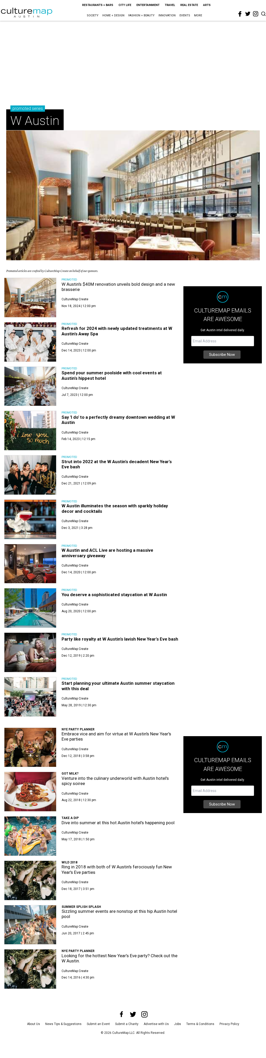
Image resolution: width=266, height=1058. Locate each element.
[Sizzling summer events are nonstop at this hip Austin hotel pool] (30, 925)
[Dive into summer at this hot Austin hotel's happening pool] (30, 836)
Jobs (177, 1024)
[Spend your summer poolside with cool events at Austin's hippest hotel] (30, 386)
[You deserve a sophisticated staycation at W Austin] (30, 608)
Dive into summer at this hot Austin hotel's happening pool (118, 822)
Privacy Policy (229, 1024)
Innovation (167, 15)
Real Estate (189, 5)
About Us (33, 1024)
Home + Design (113, 15)
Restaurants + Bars (97, 5)
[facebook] (240, 14)
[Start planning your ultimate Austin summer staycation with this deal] (30, 697)
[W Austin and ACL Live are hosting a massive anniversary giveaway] (30, 564)
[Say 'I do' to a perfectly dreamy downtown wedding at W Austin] (30, 430)
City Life (124, 5)
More (198, 15)
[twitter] (247, 14)
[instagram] (255, 14)
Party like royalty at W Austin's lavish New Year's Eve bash (120, 639)
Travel (170, 5)
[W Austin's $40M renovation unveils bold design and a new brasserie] (30, 297)
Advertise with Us (156, 1024)
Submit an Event (98, 1024)
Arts (207, 5)
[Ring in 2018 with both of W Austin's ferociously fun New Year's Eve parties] (30, 880)
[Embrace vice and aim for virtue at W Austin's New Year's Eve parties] (30, 747)
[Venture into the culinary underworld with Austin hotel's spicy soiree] (30, 791)
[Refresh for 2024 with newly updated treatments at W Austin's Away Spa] (30, 342)
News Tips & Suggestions (63, 1024)
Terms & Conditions (200, 1024)
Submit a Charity (126, 1024)
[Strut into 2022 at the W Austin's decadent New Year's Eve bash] (30, 475)
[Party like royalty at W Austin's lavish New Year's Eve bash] (30, 652)
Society (92, 15)
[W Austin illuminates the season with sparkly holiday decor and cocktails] (30, 519)
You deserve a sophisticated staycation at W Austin (114, 594)
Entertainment (147, 5)
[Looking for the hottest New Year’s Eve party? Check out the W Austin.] (30, 969)
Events (184, 15)
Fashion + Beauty (141, 15)
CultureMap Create (75, 299)
